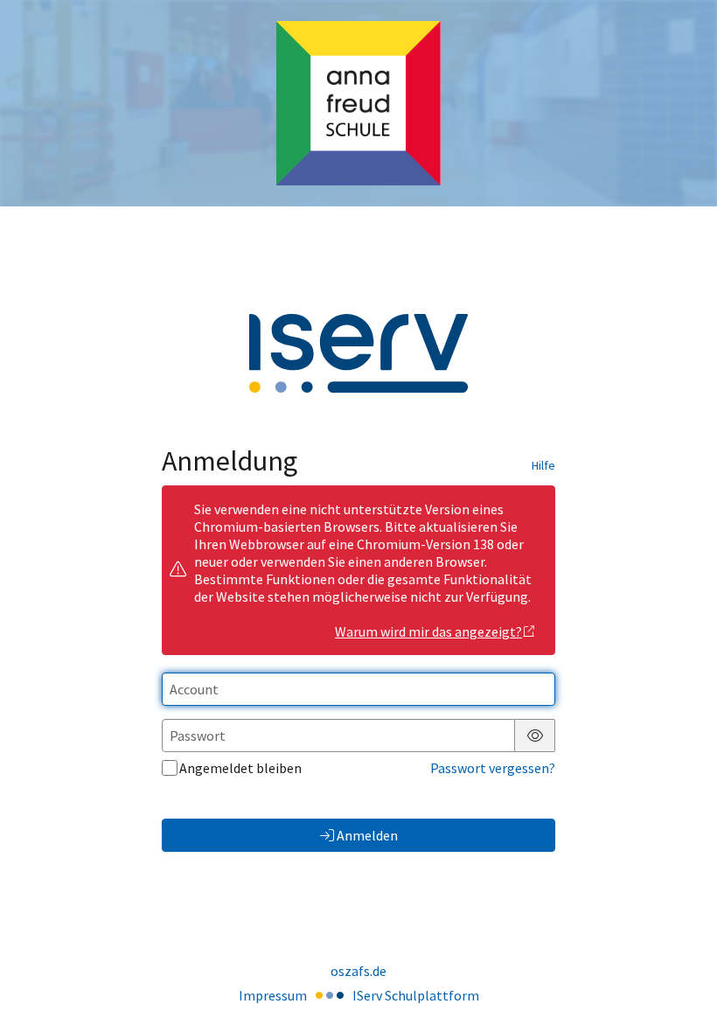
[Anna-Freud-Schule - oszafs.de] (358, 103)
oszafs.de (358, 971)
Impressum (273, 995)
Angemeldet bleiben (240, 768)
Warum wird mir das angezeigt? (428, 631)
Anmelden (367, 835)
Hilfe (543, 465)
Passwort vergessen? (492, 768)
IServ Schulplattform (415, 995)
